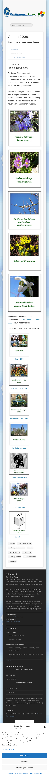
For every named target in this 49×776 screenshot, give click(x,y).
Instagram (17, 622)
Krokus (31, 548)
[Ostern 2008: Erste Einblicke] (19, 474)
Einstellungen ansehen (24, 768)
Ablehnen (24, 761)
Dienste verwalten (9, 749)
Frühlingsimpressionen (17, 548)
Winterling (13, 561)
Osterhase (14, 50)
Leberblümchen (15, 552)
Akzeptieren (24, 755)
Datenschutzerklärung (26, 773)
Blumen (12, 543)
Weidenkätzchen (30, 557)
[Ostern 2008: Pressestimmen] (19, 534)
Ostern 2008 (21, 57)
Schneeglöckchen (15, 557)
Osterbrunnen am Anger (19, 418)
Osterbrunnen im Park (19, 389)
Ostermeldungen (19, 507)
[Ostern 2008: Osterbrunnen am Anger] (19, 415)
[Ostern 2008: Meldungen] (19, 504)
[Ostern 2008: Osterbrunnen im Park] (19, 385)
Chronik (13, 57)
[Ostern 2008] (19, 356)
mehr (8, 661)
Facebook (9, 622)
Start (22, 320)
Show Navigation (38, 20)
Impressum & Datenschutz (14, 617)
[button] (45, 727)
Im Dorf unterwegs (19, 448)
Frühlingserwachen (25, 543)
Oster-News (19, 537)
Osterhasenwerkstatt (19, 478)
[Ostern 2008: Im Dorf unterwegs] (19, 445)
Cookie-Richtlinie (13, 773)
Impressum (38, 773)
